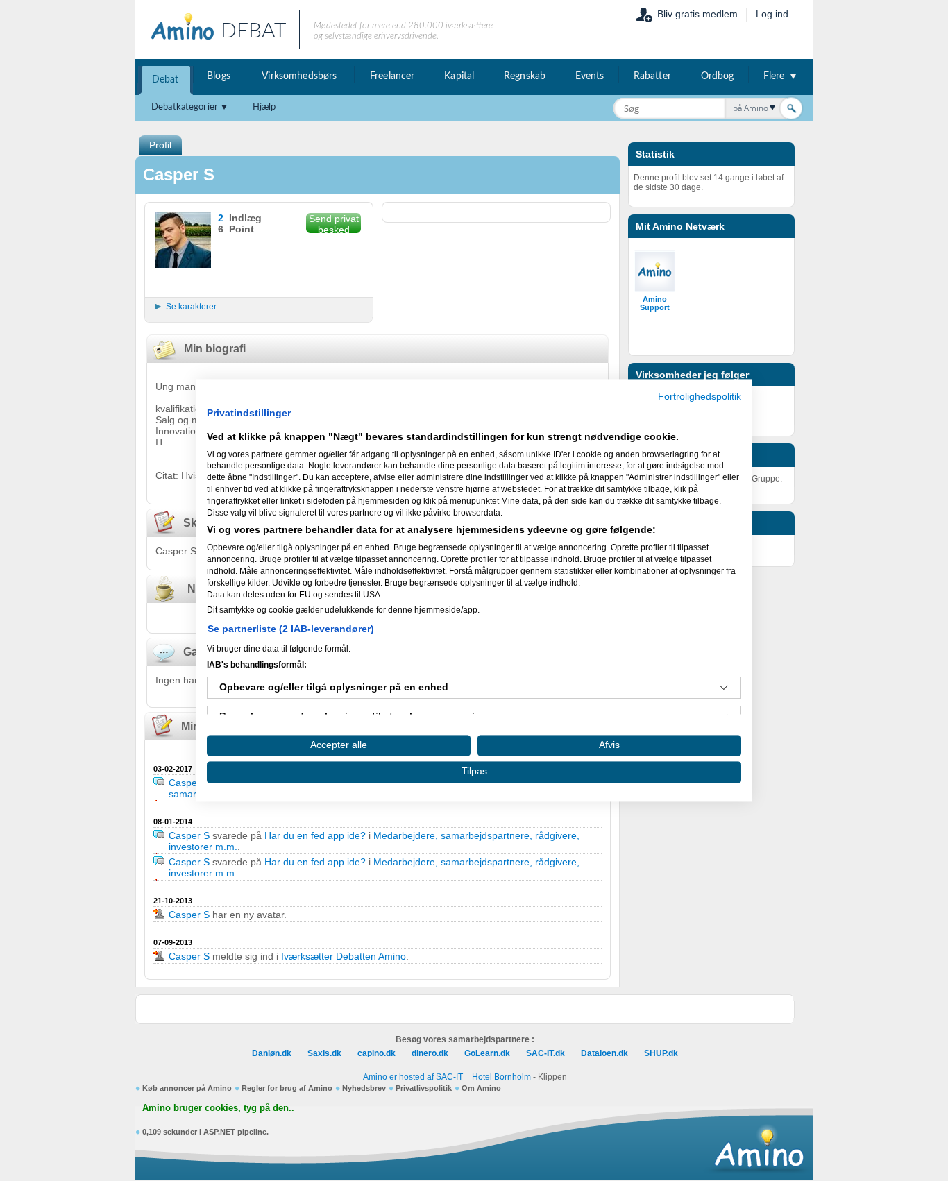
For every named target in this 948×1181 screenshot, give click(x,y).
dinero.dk (430, 1053)
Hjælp (264, 107)
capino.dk (376, 1053)
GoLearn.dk (487, 1053)
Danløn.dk (271, 1053)
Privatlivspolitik (424, 1088)
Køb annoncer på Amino (187, 1088)
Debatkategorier (184, 107)
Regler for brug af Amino (287, 1088)
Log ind (772, 13)
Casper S (189, 782)
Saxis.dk (324, 1053)
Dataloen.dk (604, 1053)
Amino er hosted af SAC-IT (413, 1077)
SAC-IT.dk (545, 1053)
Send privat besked (334, 223)
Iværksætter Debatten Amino (343, 956)
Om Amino (481, 1088)
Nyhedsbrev (364, 1088)
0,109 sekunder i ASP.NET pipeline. (205, 1132)
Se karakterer (191, 307)
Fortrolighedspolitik (699, 396)
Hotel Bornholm (501, 1077)
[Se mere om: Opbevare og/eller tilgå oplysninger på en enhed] (723, 688)
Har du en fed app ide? (315, 835)
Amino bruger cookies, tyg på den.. (218, 1108)
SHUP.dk (661, 1053)
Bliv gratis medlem (697, 13)
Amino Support (655, 303)
